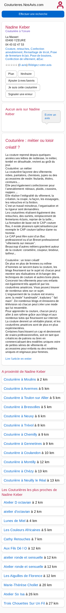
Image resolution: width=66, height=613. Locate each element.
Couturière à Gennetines (23, 443)
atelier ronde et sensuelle (23, 557)
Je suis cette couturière (22, 87)
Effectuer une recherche (33, 14)
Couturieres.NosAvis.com (23, 5)
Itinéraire (26, 73)
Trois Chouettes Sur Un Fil (24, 603)
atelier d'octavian (17, 511)
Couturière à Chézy (19, 471)
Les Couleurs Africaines (22, 530)
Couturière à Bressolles (22, 407)
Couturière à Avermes (21, 388)
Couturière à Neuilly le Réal (25, 480)
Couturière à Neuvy (19, 416)
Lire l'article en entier (18, 358)
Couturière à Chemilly (20, 434)
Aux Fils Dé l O (15, 548)
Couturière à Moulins (20, 379)
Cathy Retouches (17, 539)
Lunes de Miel (14, 521)
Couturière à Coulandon (22, 453)
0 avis (23, 65)
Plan (11, 73)
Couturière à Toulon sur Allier (26, 398)
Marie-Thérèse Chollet (21, 585)
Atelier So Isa (14, 594)
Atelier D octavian (17, 502)
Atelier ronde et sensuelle (23, 566)
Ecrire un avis (50, 116)
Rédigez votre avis (40, 65)
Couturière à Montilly (20, 462)
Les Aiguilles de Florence (23, 576)
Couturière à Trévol (19, 425)
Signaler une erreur (20, 94)
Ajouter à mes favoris (21, 80)
